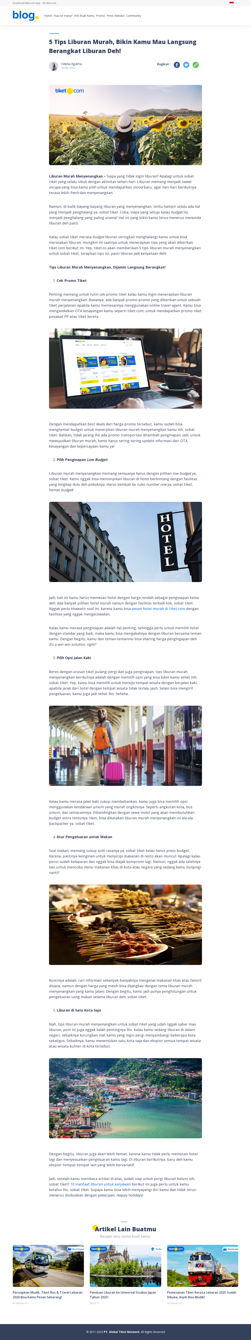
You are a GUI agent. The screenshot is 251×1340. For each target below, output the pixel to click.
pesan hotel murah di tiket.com (158, 608)
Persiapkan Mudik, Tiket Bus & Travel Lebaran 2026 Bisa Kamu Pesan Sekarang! (48, 1294)
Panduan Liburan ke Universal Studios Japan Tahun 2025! (123, 1294)
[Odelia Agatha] (53, 66)
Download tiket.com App (26, 3)
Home (48, 15)
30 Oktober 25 (20, 1303)
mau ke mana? (63, 15)
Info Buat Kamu (84, 15)
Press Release (116, 15)
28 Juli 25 (94, 1303)
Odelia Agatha (71, 64)
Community (133, 15)
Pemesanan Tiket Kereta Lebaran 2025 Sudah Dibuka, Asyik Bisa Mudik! (201, 1294)
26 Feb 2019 (68, 68)
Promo (100, 15)
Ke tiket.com (49, 3)
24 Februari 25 (174, 1303)
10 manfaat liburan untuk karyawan (100, 1184)
